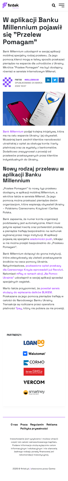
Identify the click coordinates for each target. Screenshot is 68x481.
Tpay (19, 308)
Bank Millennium (13, 131)
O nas (14, 424)
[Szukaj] (53, 5)
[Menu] (61, 6)
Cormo (52, 468)
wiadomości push (41, 239)
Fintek (18, 79)
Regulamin (37, 424)
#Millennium (32, 79)
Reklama (51, 424)
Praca (24, 424)
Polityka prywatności (34, 428)
